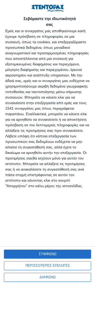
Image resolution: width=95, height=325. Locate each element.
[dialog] (47, 162)
